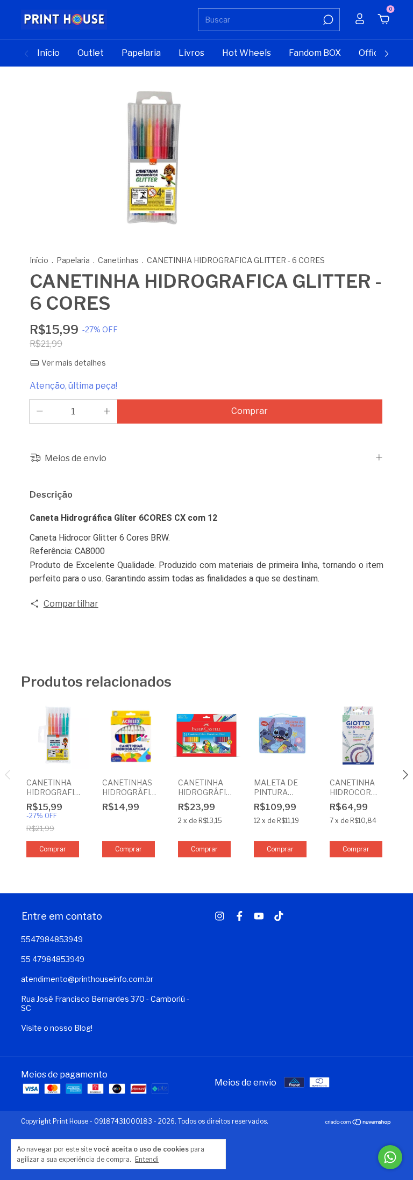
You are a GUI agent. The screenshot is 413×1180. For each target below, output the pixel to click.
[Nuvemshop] (358, 1123)
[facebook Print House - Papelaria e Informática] (239, 916)
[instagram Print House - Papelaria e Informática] (220, 916)
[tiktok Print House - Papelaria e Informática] (279, 916)
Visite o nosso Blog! (56, 1027)
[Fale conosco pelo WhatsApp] (390, 1157)
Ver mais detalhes (73, 362)
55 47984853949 (52, 959)
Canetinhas (118, 260)
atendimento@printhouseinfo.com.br (87, 979)
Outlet (90, 53)
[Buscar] (327, 20)
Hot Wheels (246, 53)
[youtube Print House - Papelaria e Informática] (259, 916)
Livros (191, 53)
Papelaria (141, 53)
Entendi (147, 1159)
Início (48, 53)
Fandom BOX (315, 53)
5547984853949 (52, 939)
